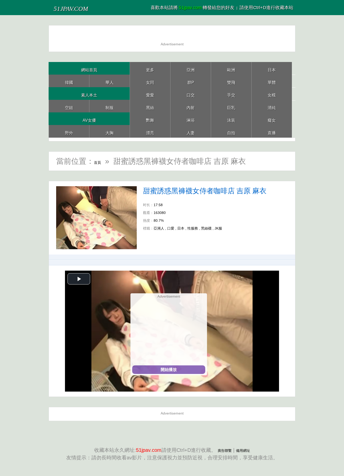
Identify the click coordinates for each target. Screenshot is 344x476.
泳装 (231, 118)
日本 (272, 68)
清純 (272, 106)
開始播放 (169, 369)
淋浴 (191, 118)
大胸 (109, 131)
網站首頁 (89, 68)
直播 (272, 131)
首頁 (101, 161)
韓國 (69, 81)
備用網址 (246, 450)
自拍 (231, 131)
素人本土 (89, 93)
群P (190, 81)
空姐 (69, 106)
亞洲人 (159, 228)
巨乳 (231, 106)
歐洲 (231, 68)
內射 (191, 106)
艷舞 (150, 118)
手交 (231, 93)
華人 (109, 81)
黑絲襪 (206, 228)
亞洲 (191, 68)
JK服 (218, 228)
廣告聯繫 (222, 450)
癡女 (272, 118)
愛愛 (150, 93)
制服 (109, 106)
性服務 (192, 228)
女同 (150, 81)
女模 (272, 93)
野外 (69, 131)
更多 (150, 68)
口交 (191, 93)
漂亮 (150, 131)
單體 (272, 81)
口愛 (170, 228)
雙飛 (231, 81)
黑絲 (150, 106)
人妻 (191, 131)
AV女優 (89, 118)
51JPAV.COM (81, 7)
